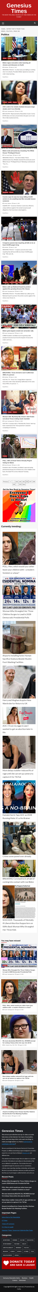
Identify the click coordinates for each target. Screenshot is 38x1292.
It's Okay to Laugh (7, 1227)
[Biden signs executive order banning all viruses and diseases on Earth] (19, 49)
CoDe (19, 1289)
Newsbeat (5, 192)
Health (4, 58)
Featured (17, 1243)
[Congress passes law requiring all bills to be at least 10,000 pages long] (19, 229)
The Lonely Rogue (8, 155)
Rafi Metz (6, 67)
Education (5, 282)
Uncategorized (7, 1255)
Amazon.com (26, 1153)
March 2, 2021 (16, 465)
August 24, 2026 (19, 974)
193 (17, 481)
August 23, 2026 (19, 1009)
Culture (5, 102)
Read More (5, 77)
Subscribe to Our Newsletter (11, 1217)
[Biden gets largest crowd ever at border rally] (19, 316)
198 (34, 481)
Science (13, 1251)
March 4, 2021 (19, 333)
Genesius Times (19, 8)
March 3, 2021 (19, 421)
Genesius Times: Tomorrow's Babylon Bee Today (17, 1230)
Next (24, 484)
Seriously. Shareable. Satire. (11, 1278)
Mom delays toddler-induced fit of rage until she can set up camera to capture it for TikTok (19, 1201)
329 (20, 484)
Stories (5, 1036)
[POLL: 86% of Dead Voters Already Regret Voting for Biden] (19, 446)
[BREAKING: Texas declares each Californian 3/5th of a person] (19, 358)
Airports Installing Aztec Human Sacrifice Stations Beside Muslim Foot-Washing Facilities (18, 1207)
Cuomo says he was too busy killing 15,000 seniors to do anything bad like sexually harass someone (19, 199)
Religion (5, 1107)
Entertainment (13, 282)
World (14, 58)
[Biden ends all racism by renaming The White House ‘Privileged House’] (19, 136)
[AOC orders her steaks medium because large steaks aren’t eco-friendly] (19, 92)
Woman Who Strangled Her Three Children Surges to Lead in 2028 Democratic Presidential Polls (19, 1182)
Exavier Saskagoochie (9, 111)
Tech (32, 1251)
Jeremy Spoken (7, 203)
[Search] (35, 23)
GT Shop (4, 1220)
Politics (9, 58)
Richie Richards (7, 465)
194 (20, 481)
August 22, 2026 (22, 1045)
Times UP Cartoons (8, 1224)
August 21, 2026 (19, 1080)
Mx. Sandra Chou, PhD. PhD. (10, 1045)
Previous (5, 481)
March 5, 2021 (16, 203)
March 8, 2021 (13, 67)
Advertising (6, 1240)
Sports (19, 1251)
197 (30, 481)
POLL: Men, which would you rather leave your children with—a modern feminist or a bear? (17, 1188)
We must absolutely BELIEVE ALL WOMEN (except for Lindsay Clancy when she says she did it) (18, 1195)
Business (15, 1240)
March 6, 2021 (17, 155)
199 (14, 484)
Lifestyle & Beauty (7, 1071)
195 (23, 481)
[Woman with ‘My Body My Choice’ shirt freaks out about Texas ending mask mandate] (19, 402)
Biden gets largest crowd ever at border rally (18, 331)
